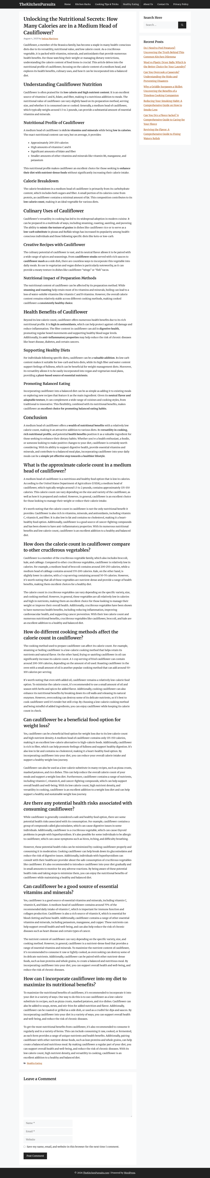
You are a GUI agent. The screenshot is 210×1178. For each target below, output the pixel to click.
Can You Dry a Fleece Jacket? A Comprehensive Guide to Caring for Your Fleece (164, 120)
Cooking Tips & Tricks (106, 4)
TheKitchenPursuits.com (96, 1172)
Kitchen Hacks (83, 4)
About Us (148, 4)
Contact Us (163, 4)
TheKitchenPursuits (37, 4)
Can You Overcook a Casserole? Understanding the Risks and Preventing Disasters (161, 77)
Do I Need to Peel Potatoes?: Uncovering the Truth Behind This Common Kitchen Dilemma (164, 52)
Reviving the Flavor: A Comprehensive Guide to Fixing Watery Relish (162, 134)
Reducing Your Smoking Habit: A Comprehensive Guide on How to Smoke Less (163, 105)
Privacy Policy (180, 4)
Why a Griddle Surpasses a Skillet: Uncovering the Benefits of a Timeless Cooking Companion (163, 91)
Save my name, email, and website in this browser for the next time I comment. (73, 1146)
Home (67, 4)
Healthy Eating (131, 4)
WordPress (129, 1172)
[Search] (182, 25)
